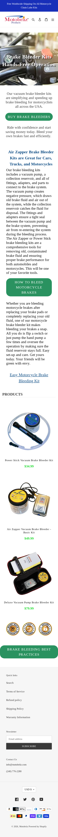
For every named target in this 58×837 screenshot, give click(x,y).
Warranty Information (18, 717)
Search (10, 682)
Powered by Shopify (38, 826)
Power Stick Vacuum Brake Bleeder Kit (29, 460)
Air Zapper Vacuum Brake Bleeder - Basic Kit (29, 531)
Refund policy (14, 700)
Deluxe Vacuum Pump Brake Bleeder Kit (29, 602)
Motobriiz (23, 826)
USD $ (28, 789)
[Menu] (52, 19)
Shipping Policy (15, 708)
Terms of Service (15, 691)
